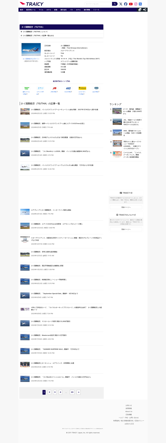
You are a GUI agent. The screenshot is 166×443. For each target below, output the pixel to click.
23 (72, 392)
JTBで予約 (53, 92)
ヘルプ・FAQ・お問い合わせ (129, 418)
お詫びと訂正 (129, 424)
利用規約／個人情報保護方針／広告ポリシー (128, 421)
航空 (21, 10)
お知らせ (129, 405)
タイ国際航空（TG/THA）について (35, 32)
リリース (96, 10)
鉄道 (55, 10)
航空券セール (31, 10)
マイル (41, 10)
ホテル (48, 10)
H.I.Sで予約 (68, 92)
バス (71, 10)
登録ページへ (126, 207)
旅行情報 (87, 10)
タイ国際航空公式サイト (31, 59)
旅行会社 (64, 10)
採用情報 (129, 408)
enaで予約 (95, 92)
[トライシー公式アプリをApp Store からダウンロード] (30, 415)
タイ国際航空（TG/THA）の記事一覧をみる (38, 35)
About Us (128, 411)
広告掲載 (129, 414)
